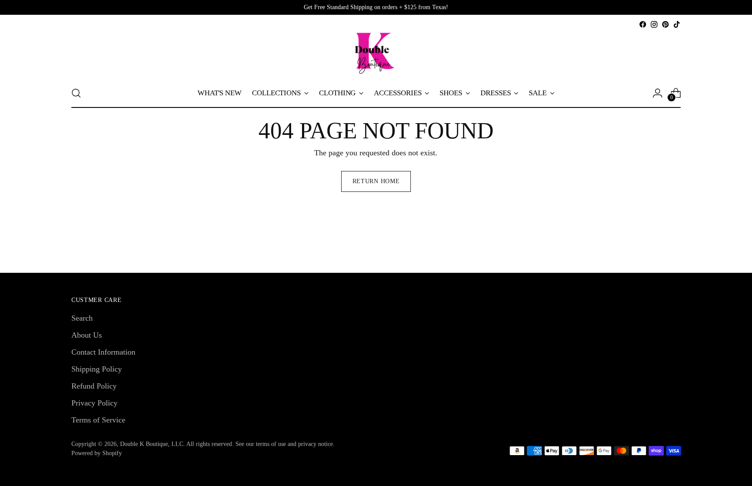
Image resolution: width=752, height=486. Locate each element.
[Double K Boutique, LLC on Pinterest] (665, 24)
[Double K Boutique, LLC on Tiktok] (677, 24)
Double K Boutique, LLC (151, 444)
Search (82, 318)
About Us (86, 335)
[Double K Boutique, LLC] (376, 54)
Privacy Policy (94, 403)
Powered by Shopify (96, 453)
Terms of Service (98, 420)
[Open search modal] (76, 93)
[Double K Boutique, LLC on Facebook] (643, 24)
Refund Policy (94, 386)
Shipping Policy (96, 369)
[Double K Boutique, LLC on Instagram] (654, 24)
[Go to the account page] (657, 93)
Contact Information (103, 352)
